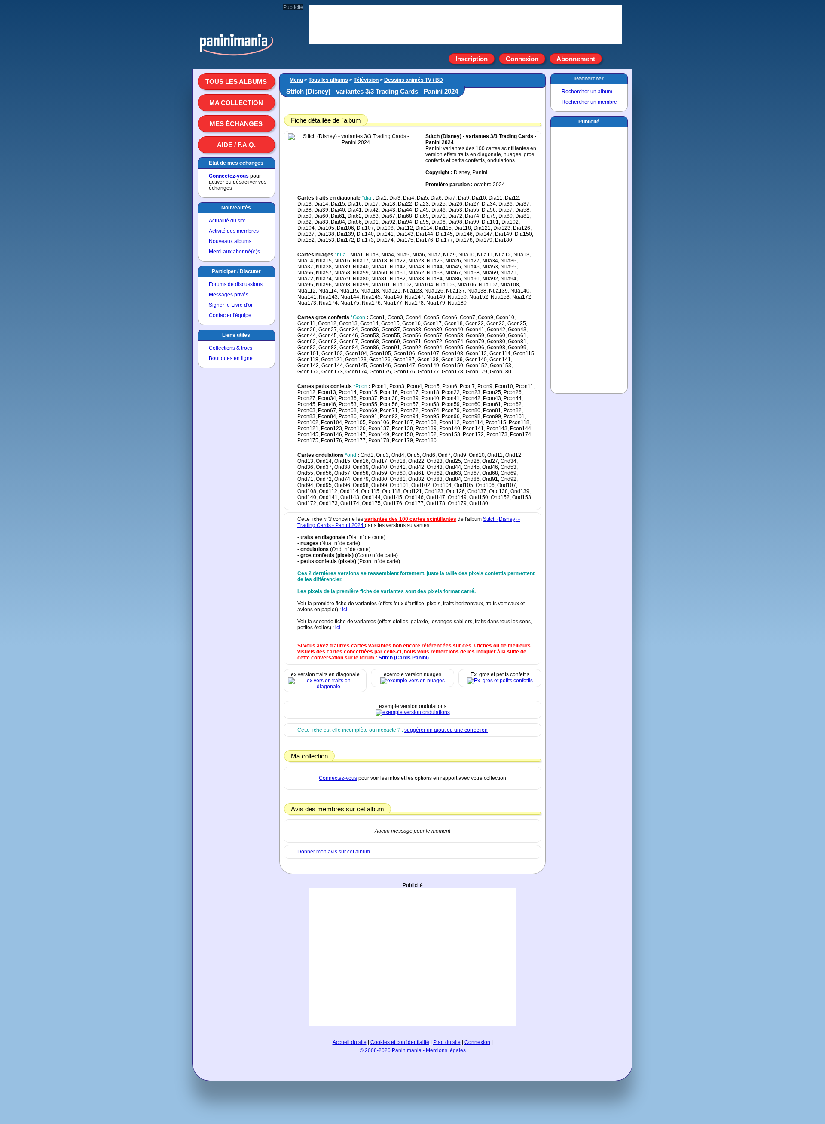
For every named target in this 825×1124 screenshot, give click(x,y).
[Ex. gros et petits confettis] (500, 680)
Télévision (366, 80)
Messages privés (228, 295)
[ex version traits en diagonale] (325, 687)
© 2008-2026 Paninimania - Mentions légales (413, 1050)
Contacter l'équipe (230, 315)
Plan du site (447, 1042)
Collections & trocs (230, 348)
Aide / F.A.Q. (236, 144)
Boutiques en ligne (231, 358)
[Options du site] (611, 59)
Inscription (471, 58)
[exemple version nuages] (412, 680)
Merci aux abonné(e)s (234, 252)
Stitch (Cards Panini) (404, 658)
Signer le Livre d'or (231, 305)
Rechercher (589, 79)
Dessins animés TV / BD (413, 80)
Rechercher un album (587, 92)
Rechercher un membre (589, 102)
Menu (296, 80)
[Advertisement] (412, 957)
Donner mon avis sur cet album (333, 852)
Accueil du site (350, 1042)
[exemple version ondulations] (413, 712)
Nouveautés (236, 208)
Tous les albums (236, 81)
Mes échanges (236, 123)
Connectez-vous (229, 176)
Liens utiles (236, 335)
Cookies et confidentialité (399, 1042)
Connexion (522, 58)
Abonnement (575, 58)
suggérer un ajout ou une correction (446, 730)
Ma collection (236, 102)
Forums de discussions (236, 284)
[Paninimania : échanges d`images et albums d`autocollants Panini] (236, 55)
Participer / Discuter (236, 271)
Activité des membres (234, 231)
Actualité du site (227, 221)
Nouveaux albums (230, 241)
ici (344, 610)
